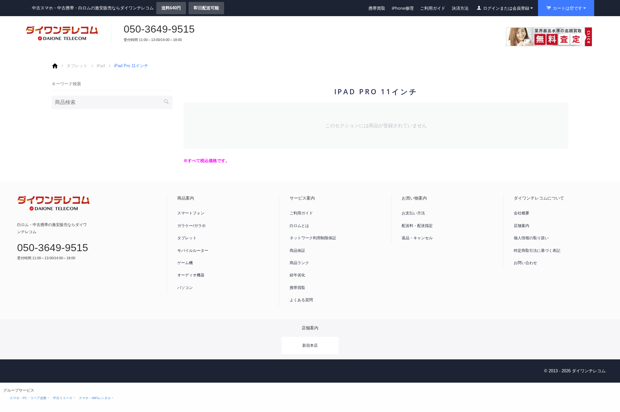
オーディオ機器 (190, 275)
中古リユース (62, 398)
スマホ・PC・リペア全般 (28, 398)
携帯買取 (376, 8)
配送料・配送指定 (417, 225)
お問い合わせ (525, 262)
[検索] (166, 102)
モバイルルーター (192, 250)
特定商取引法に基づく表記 (537, 250)
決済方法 (460, 8)
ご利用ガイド (432, 8)
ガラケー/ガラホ (191, 225)
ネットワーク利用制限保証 (313, 238)
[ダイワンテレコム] (62, 33)
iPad (101, 65)
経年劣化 (297, 275)
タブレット (77, 65)
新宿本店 (310, 345)
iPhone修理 (403, 8)
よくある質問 (301, 300)
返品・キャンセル (417, 238)
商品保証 (297, 250)
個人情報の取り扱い (531, 238)
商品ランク (299, 262)
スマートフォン (190, 213)
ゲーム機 (185, 262)
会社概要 (521, 213)
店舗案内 (521, 225)
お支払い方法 (413, 213)
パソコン (185, 287)
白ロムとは (299, 225)
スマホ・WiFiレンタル (95, 398)
